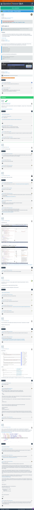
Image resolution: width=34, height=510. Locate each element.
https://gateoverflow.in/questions (6, 432)
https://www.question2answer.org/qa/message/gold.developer (21, 306)
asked (2, 17)
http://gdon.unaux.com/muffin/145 (10, 196)
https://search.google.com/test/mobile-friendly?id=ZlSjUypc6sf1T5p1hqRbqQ (13, 339)
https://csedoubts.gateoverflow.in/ (6, 109)
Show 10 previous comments (6, 292)
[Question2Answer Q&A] (13, 3)
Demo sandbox (7, 509)
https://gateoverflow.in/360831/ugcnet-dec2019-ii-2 (9, 457)
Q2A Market (31, 509)
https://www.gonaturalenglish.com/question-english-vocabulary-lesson (12, 119)
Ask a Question (15, 8)
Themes (8, 17)
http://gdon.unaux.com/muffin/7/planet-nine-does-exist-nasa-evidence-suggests (19, 264)
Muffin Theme (7, 72)
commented (3, 82)
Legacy (23, 22)
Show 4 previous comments (5, 446)
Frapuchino (20, 22)
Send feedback (2, 509)
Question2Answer (23, 509)
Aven (16, 22)
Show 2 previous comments (5, 114)
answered (2, 175)
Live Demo (6, 39)
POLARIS (13, 22)
